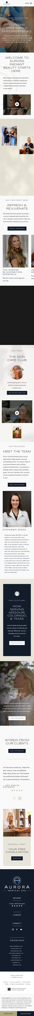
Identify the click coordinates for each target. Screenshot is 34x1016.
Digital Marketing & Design (19, 989)
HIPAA (7, 984)
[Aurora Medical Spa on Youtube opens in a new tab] (21, 929)
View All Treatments (17, 228)
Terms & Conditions (15, 982)
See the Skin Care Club (17, 392)
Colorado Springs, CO (16, 953)
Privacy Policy (27, 982)
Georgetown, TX (16, 960)
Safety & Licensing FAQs (17, 984)
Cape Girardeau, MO (16, 946)
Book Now (17, 858)
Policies (5, 982)
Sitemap (28, 984)
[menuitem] (12, 929)
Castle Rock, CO (16, 948)
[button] (31, 3)
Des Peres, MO (16, 958)
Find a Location (17, 643)
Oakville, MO (17, 965)
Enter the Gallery (17, 718)
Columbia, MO (16, 955)
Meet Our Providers (17, 484)
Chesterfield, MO (16, 951)
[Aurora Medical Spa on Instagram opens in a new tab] (12, 929)
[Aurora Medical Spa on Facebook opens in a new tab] (17, 929)
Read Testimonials (17, 751)
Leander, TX (16, 962)
